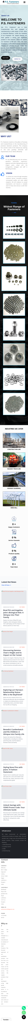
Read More (6, 57)
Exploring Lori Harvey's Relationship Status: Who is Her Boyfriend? (13, 692)
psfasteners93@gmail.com (7, 909)
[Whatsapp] (24, 1013)
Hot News (22, 607)
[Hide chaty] (24, 1017)
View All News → (6, 585)
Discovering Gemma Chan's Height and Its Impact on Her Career (12, 652)
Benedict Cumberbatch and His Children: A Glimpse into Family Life (13, 731)
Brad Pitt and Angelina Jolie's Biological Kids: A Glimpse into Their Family (13, 613)
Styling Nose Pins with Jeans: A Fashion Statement (12, 769)
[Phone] (24, 1008)
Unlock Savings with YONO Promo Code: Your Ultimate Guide (14, 807)
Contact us (17, 59)
